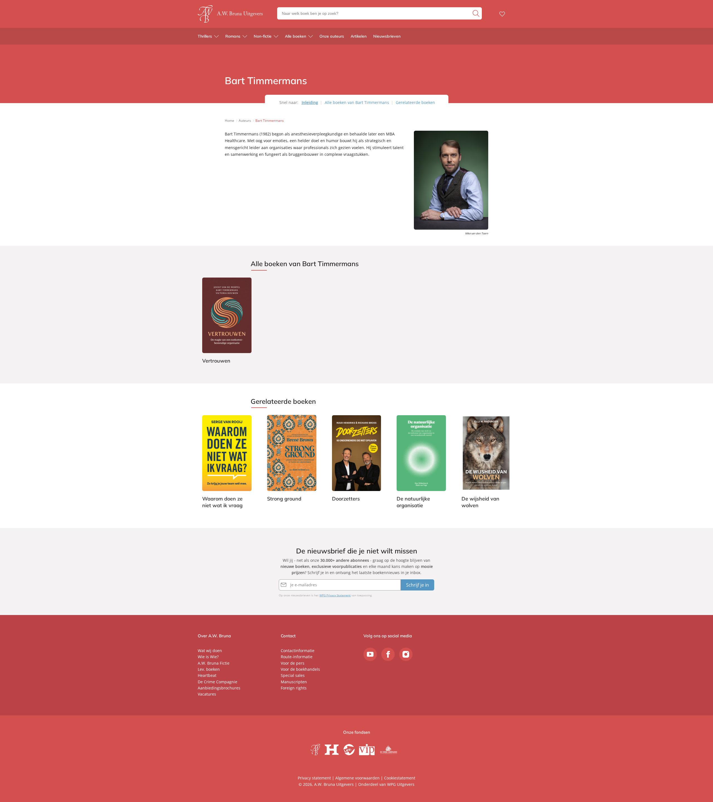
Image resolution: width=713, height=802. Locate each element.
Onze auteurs (331, 36)
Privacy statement (314, 778)
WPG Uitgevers (400, 784)
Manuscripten (294, 681)
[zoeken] (476, 13)
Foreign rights (294, 688)
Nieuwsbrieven (387, 36)
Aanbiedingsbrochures (219, 688)
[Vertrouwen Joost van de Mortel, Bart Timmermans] (227, 321)
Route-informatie (296, 656)
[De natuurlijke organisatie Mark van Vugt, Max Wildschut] (421, 462)
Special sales (293, 675)
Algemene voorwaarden (357, 778)
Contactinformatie (297, 650)
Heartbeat (207, 675)
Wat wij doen (210, 650)
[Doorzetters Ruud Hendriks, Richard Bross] (357, 459)
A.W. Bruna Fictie (213, 663)
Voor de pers (292, 663)
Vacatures (207, 694)
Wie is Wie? (208, 656)
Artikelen (359, 36)
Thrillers (205, 36)
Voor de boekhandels (300, 669)
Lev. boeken (209, 669)
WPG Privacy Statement (335, 595)
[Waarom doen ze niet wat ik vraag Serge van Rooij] (227, 462)
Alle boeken (295, 36)
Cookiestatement (399, 778)
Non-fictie (263, 36)
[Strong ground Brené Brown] (292, 459)
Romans (232, 36)
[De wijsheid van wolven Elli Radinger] (486, 462)
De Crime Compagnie (217, 681)
